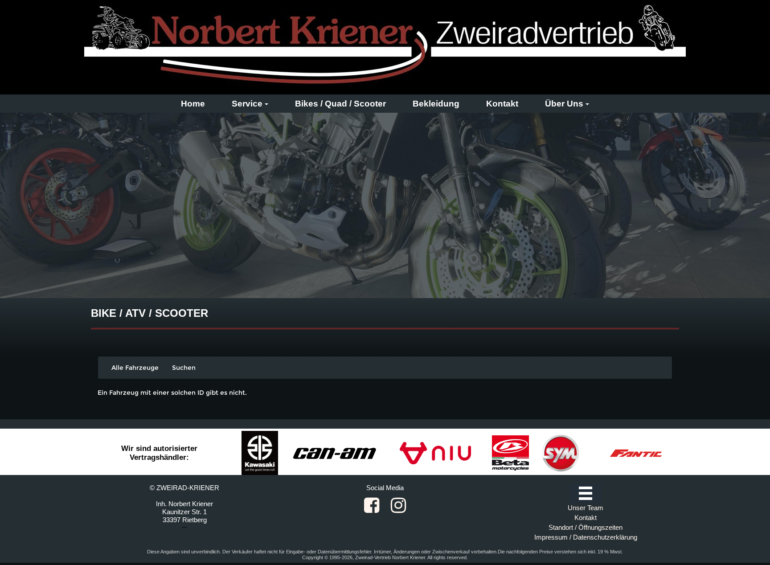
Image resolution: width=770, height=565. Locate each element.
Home (193, 103)
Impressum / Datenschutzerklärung (585, 537)
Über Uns (564, 103)
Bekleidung (436, 103)
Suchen (184, 368)
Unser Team (585, 508)
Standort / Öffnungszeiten (586, 527)
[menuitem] (193, 104)
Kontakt (502, 103)
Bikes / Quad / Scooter (340, 103)
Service (247, 103)
